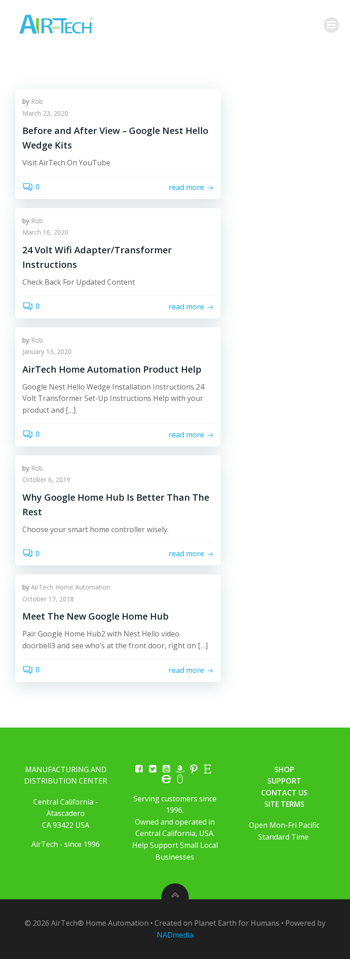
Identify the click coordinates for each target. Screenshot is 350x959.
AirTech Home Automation (70, 587)
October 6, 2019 (46, 479)
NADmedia (175, 935)
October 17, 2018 (48, 599)
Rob (37, 101)
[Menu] (331, 25)
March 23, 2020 (45, 113)
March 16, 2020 (45, 232)
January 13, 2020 (47, 351)
